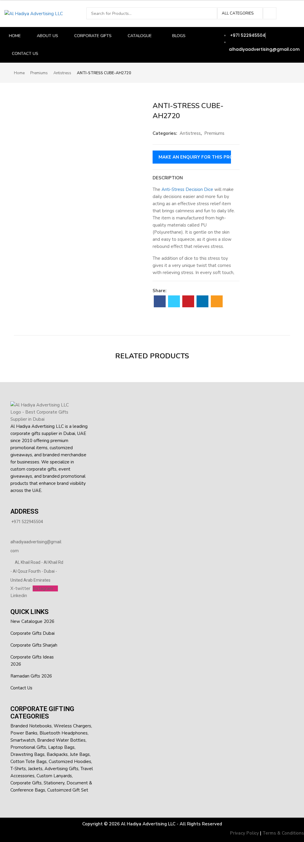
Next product (286, 72)
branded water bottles (61, 740)
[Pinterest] (188, 301)
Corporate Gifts (26, 783)
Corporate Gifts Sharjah (33, 645)
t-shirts (18, 769)
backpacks (57, 754)
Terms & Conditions (283, 833)
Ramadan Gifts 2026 (31, 676)
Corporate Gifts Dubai (32, 633)
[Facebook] (160, 301)
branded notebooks (31, 726)
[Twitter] (174, 301)
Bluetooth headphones (63, 733)
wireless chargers (72, 726)
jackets (35, 769)
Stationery (54, 783)
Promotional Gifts (28, 747)
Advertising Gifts (61, 769)
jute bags (80, 754)
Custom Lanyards (54, 776)
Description (168, 178)
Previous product (276, 72)
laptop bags (61, 747)
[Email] (217, 301)
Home (19, 73)
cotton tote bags (28, 762)
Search (269, 13)
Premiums (39, 73)
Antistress (62, 73)
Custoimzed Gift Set (67, 790)
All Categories (238, 13)
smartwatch (22, 740)
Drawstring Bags (27, 754)
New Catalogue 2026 (32, 621)
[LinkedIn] (202, 301)
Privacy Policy (244, 833)
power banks (23, 733)
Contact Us (21, 688)
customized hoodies (70, 762)
